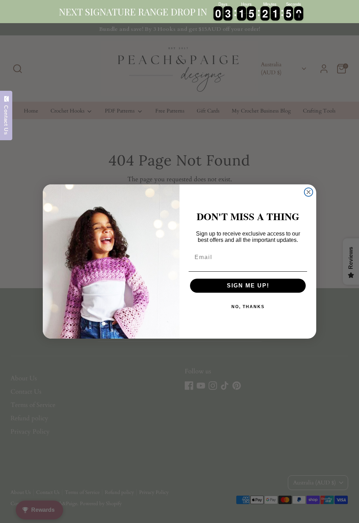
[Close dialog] (308, 192)
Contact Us (6, 118)
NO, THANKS (248, 306)
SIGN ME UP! (248, 285)
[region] (179, 11)
